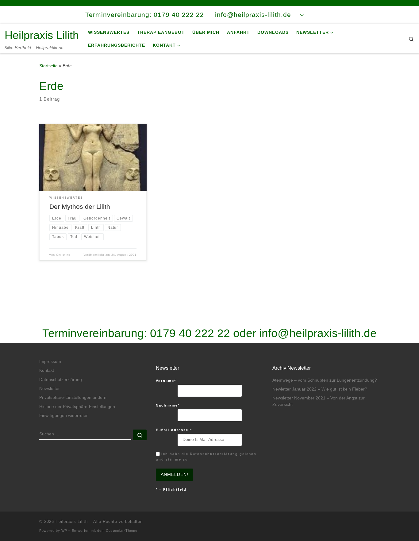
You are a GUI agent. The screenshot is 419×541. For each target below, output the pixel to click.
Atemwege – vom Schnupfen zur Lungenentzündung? (324, 380)
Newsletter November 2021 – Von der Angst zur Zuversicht (318, 401)
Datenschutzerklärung (60, 379)
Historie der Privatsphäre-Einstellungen (77, 406)
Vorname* (166, 381)
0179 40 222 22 (190, 333)
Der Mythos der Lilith (79, 206)
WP (64, 530)
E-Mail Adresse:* (174, 430)
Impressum (50, 361)
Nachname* (168, 405)
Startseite (48, 65)
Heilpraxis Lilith (72, 521)
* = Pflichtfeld (171, 489)
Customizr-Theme (121, 530)
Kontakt (46, 370)
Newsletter (49, 388)
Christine (63, 254)
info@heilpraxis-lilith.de (318, 333)
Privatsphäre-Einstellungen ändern (72, 397)
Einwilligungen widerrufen (64, 415)
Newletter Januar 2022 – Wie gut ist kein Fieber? (319, 389)
